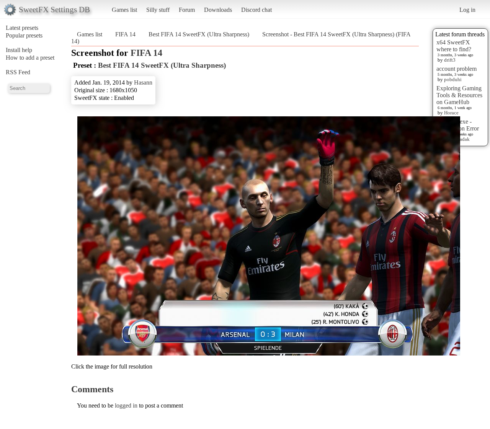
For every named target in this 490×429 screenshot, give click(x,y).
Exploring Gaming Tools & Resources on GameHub (459, 95)
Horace (451, 113)
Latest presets (22, 27)
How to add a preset (30, 57)
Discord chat (256, 10)
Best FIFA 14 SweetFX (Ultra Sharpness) (199, 34)
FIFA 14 (125, 34)
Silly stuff (158, 10)
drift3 (450, 60)
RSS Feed (18, 72)
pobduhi (453, 79)
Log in (467, 10)
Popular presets (24, 35)
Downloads (218, 10)
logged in (126, 405)
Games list (124, 10)
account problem (456, 68)
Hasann (143, 82)
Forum (187, 10)
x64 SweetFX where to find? (453, 45)
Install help (19, 50)
